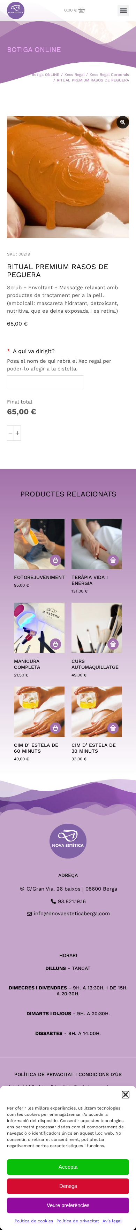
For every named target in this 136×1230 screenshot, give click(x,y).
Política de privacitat (77, 1221)
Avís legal (112, 1221)
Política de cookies (34, 1221)
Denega (68, 1186)
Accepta (68, 1167)
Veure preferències (68, 1205)
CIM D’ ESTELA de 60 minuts (36, 748)
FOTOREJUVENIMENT (39, 577)
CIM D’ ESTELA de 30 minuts (93, 748)
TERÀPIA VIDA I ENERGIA (89, 580)
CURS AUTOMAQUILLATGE (95, 664)
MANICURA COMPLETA (27, 664)
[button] (125, 1094)
